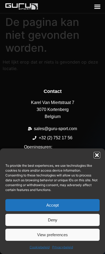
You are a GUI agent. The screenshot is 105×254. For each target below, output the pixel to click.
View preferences (52, 234)
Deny (52, 220)
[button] (97, 155)
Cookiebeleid (40, 247)
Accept (52, 205)
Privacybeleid (62, 247)
